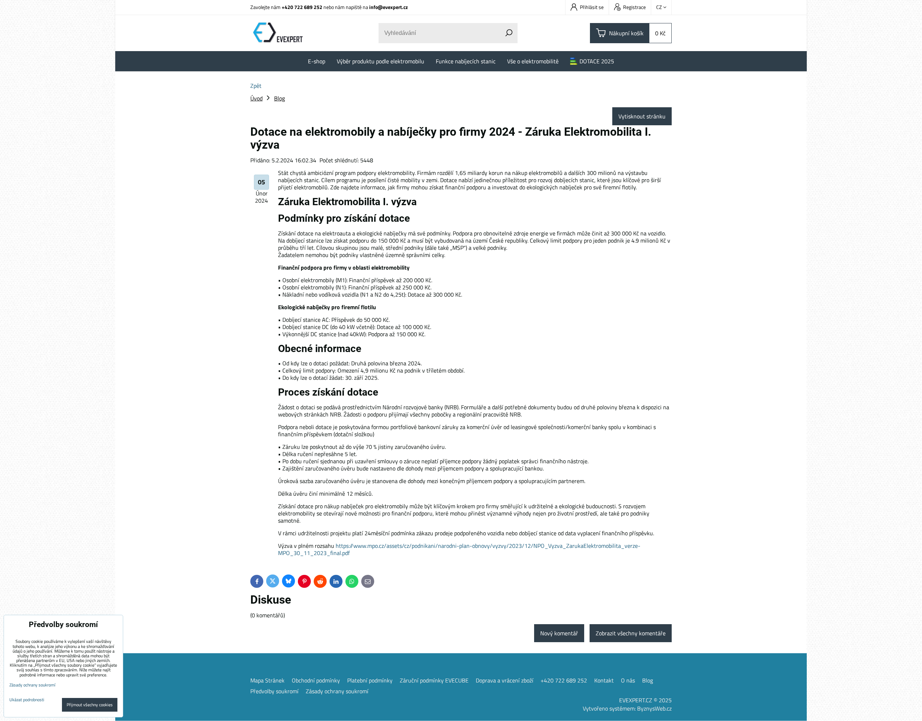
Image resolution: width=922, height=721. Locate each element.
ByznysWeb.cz (654, 708)
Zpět (255, 85)
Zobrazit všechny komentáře (631, 633)
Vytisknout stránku (642, 116)
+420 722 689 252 (302, 7)
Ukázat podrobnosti (26, 699)
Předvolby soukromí (274, 691)
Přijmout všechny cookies (90, 704)
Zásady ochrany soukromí (337, 691)
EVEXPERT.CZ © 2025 (645, 700)
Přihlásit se (592, 7)
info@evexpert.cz (388, 7)
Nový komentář (559, 633)
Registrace (634, 7)
